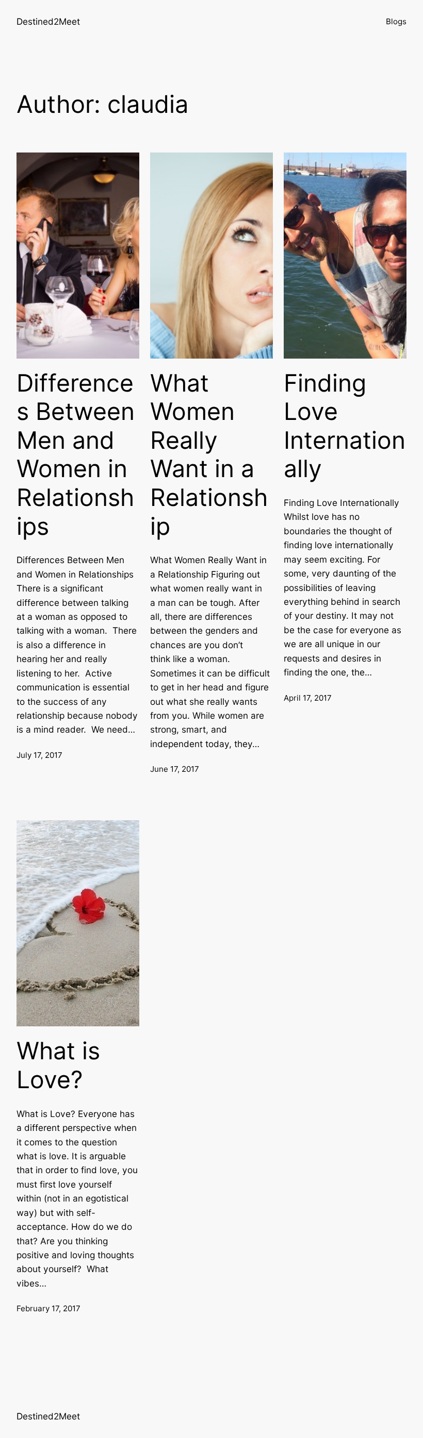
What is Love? (58, 1065)
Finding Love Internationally (344, 426)
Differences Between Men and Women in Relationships (76, 454)
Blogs (396, 21)
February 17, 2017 (48, 1308)
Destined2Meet (48, 21)
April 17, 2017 (308, 698)
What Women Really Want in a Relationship (209, 454)
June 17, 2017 (174, 769)
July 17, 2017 (39, 755)
